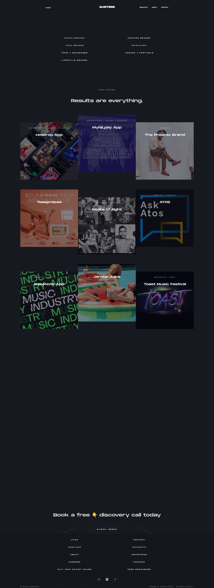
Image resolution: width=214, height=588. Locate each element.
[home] (107, 7)
